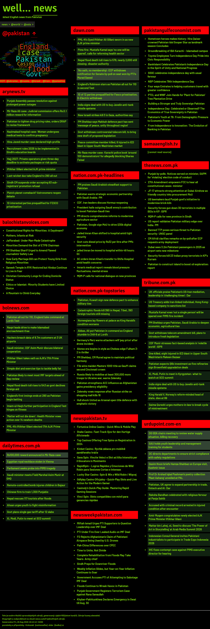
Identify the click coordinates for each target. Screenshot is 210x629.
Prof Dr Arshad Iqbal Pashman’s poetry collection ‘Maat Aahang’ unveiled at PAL (176, 476)
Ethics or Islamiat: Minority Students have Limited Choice (35, 286)
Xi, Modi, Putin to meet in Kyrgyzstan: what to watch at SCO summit (174, 375)
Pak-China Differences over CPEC (96, 545)
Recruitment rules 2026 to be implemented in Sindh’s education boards (33, 150)
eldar (51, 625)
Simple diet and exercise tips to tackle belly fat (34, 368)
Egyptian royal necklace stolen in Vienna (30, 461)
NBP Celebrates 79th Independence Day (171, 81)
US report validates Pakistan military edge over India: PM (175, 223)
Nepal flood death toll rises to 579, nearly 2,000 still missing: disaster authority (107, 61)
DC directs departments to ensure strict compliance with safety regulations (178, 455)
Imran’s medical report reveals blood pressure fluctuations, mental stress (103, 269)
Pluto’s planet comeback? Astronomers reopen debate (34, 194)
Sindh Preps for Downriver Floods (96, 563)
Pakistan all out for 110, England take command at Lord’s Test (35, 318)
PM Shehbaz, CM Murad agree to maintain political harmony (105, 359)
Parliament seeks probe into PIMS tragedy (31, 468)
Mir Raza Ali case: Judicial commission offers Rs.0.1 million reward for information (37, 112)
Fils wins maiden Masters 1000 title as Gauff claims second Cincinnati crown (106, 367)
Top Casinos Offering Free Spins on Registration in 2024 (106, 442)
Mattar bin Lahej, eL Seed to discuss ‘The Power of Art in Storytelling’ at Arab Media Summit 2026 (177, 527)
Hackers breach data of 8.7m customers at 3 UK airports (34, 339)
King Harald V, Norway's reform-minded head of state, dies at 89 (176, 396)
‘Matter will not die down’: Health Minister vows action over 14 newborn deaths (34, 418)
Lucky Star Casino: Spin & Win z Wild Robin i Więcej (107, 474)
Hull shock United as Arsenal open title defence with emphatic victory (107, 401)
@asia (27, 24)
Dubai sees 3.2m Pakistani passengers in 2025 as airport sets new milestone (176, 248)
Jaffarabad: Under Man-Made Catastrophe (30, 240)
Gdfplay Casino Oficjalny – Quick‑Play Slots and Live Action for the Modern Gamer (107, 481)
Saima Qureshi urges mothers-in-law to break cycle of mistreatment (178, 406)
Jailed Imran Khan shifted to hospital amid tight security (104, 234)
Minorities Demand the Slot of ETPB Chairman (32, 245)
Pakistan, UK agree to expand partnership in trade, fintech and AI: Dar (178, 486)
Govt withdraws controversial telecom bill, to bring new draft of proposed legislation (106, 133)
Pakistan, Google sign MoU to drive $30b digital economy (104, 226)
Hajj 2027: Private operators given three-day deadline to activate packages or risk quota (33, 160)
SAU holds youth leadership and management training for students (174, 445)
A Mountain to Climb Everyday (23, 293)
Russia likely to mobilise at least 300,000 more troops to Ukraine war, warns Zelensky (104, 376)
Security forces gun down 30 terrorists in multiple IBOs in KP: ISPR (176, 209)
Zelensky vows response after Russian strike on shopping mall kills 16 (104, 393)
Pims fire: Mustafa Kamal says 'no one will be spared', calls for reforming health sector (103, 51)
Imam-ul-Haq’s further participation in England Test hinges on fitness (36, 407)
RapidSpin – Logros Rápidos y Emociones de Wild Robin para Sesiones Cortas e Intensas (105, 467)
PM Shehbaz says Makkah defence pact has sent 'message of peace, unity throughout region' (105, 123)
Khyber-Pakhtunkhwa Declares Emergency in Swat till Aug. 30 (106, 601)
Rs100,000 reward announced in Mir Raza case (34, 455)
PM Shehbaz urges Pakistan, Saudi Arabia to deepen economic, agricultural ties (178, 324)
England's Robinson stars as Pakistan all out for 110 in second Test (106, 86)
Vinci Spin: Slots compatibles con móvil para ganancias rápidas (102, 498)
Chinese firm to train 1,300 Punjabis (27, 491)
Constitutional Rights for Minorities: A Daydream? (35, 230)
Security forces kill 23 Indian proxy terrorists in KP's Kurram (178, 257)
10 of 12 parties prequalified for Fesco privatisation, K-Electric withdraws (107, 96)
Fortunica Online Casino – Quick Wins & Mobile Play (106, 426)
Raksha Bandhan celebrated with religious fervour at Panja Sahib (177, 496)
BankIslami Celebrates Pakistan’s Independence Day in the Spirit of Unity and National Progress (178, 66)
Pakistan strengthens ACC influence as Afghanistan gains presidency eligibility (107, 384)
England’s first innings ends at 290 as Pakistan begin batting (34, 397)
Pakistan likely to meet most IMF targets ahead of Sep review (35, 376)
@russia (24, 81)
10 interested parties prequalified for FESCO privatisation (32, 204)
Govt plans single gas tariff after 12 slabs (30, 511)
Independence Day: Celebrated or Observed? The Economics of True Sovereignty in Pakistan (176, 110)
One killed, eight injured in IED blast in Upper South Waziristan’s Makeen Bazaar (177, 355)
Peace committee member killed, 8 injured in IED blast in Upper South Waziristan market (105, 144)
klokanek (29, 625)
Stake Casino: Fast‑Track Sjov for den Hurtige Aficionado (103, 433)
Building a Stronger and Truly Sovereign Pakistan (176, 103)
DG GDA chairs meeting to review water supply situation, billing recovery (175, 435)
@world (15, 24)
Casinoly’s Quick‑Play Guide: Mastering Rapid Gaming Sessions (103, 489)
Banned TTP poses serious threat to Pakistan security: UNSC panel (174, 231)
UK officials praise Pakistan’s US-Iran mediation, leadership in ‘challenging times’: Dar (176, 293)
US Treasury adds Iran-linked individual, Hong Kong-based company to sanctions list (178, 303)
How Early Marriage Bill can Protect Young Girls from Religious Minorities (36, 260)
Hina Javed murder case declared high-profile (33, 141)
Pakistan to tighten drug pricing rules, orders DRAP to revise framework (36, 123)
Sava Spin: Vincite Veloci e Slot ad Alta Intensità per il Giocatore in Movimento (107, 459)
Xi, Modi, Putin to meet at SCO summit (29, 518)
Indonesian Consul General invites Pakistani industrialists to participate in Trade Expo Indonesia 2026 (178, 539)
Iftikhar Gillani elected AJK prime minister (31, 169)
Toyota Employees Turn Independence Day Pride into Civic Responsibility (178, 57)
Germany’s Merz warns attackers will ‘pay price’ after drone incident (107, 341)
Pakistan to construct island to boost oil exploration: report (178, 266)
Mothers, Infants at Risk (20, 235)
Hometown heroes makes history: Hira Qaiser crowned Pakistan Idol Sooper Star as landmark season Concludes (175, 42)
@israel (35, 81)
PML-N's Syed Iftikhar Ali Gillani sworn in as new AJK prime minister (105, 41)
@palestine (58, 81)
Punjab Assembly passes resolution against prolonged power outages (32, 102)
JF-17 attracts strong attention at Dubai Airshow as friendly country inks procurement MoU (178, 192)
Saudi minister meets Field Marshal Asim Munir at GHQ (35, 476)
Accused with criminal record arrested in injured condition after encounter (176, 506)
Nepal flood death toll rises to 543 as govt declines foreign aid (36, 387)
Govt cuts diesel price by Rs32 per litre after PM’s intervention (105, 243)
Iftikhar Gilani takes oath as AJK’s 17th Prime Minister (33, 359)
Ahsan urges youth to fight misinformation (31, 505)
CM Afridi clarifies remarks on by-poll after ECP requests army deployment (175, 240)
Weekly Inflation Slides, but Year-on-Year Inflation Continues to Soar (106, 570)
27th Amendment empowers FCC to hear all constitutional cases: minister (173, 183)
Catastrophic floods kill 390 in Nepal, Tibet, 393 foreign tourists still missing (105, 312)
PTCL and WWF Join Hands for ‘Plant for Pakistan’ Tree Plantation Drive (176, 96)
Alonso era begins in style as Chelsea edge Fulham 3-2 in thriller (107, 350)
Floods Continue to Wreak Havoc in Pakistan (102, 586)
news (45, 8)
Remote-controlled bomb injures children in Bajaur (36, 485)
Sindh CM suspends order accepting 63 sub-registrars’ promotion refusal (32, 184)
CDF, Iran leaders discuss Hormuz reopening (102, 202)
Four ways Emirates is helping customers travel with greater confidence (178, 88)
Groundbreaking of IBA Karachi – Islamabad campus (178, 50)
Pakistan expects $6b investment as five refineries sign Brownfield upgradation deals (178, 365)
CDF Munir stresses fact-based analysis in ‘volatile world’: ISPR (177, 344)
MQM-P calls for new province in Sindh (170, 216)
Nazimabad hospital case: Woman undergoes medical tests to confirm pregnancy (33, 133)
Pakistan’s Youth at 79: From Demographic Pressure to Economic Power (178, 118)
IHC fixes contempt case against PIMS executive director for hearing (176, 551)
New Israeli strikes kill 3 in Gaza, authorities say (105, 115)
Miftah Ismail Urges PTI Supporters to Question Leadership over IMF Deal (104, 525)
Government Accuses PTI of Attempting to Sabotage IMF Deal (107, 579)
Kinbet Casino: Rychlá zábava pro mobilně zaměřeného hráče (101, 450)
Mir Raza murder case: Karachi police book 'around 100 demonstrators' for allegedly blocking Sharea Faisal (106, 156)
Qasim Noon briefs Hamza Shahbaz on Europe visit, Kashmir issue (178, 465)
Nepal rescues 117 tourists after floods (29, 498)
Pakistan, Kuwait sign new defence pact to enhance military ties (107, 301)
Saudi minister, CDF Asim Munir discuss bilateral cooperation (35, 349)
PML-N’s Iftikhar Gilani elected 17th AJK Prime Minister (33, 428)
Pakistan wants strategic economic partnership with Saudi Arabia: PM (104, 195)
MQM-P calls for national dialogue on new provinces (106, 276)
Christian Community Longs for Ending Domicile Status (33, 277)
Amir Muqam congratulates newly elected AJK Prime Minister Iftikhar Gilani (175, 517)
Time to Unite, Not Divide (91, 550)
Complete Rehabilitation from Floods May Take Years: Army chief (104, 557)
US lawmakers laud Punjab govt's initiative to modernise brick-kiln (174, 201)
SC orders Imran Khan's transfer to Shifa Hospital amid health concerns (105, 260)
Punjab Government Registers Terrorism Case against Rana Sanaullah (103, 592)
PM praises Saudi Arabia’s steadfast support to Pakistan (104, 186)
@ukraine (12, 81)
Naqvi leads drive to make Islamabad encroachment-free (28, 329)
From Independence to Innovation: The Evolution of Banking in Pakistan (177, 127)
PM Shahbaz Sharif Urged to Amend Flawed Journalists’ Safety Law (31, 252)
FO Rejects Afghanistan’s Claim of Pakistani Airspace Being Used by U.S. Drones (102, 538)
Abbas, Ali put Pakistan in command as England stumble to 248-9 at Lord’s (105, 332)
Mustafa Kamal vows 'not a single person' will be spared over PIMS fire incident (176, 314)
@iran (46, 81)
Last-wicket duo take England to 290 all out (32, 175)
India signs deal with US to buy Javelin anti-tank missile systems (105, 106)
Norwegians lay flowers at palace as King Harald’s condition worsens (106, 322)
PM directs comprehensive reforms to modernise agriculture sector (105, 217)
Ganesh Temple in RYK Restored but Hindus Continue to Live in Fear (36, 269)
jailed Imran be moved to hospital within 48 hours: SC (106, 252)
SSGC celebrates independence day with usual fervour (174, 74)
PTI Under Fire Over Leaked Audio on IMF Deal (103, 531)
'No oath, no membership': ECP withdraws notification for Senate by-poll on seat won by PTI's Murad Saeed (106, 74)
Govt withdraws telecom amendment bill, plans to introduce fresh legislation (177, 334)
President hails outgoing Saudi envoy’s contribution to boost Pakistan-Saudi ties (106, 209)
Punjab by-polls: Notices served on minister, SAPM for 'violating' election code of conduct (177, 175)
